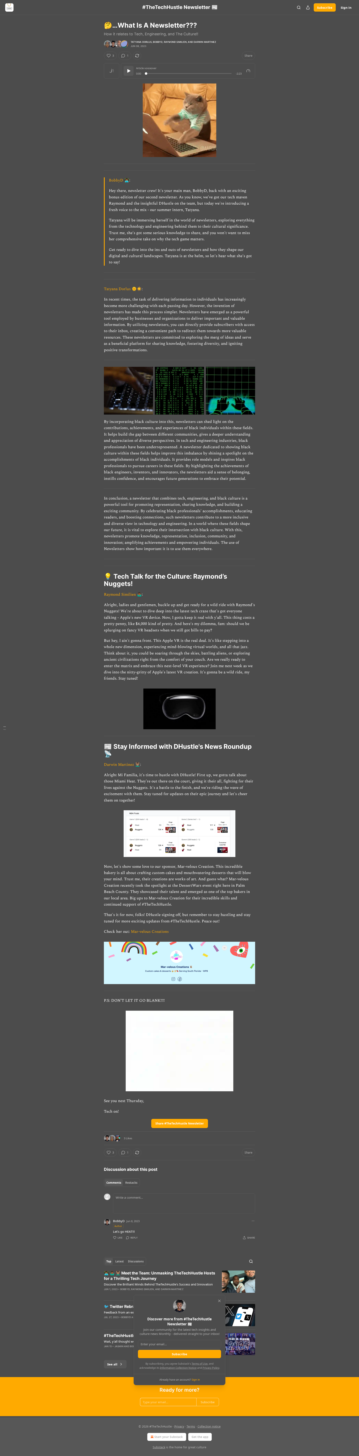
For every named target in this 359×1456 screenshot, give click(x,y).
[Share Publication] (308, 7)
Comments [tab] (113, 1183)
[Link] (98, 580)
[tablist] (122, 1183)
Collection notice (209, 1426)
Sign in (346, 7)
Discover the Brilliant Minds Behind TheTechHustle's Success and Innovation (158, 1284)
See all (112, 1364)
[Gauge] (248, 71)
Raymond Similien (175, 42)
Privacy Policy (211, 1368)
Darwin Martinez (205, 42)
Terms (191, 1426)
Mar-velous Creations (150, 932)
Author (118, 1226)
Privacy (179, 1426)
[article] (179, 1284)
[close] (219, 1301)
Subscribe (324, 7)
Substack (159, 1447)
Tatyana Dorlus (141, 42)
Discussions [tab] (136, 1261)
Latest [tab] (119, 1261)
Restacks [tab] (131, 1183)
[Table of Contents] (4, 728)
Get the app (200, 1437)
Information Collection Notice (178, 1368)
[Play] (129, 71)
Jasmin (118, 1346)
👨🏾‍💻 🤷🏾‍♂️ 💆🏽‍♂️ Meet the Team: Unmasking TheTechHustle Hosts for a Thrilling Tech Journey (159, 1276)
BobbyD (157, 42)
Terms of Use (200, 1363)
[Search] (299, 7)
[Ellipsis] (253, 1221)
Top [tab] (108, 1261)
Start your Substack (168, 1437)
